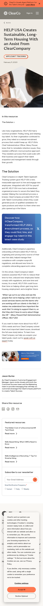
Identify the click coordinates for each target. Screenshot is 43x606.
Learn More (30, 5)
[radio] (8, 489)
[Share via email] (17, 409)
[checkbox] (21, 489)
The (8, 122)
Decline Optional (21, 596)
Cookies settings (21, 583)
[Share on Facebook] (8, 408)
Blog (8, 22)
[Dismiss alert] (39, 3)
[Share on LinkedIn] (3, 408)
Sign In (29, 13)
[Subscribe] (35, 480)
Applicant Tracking (16, 56)
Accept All (21, 590)
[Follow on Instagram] (12, 408)
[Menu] (37, 13)
